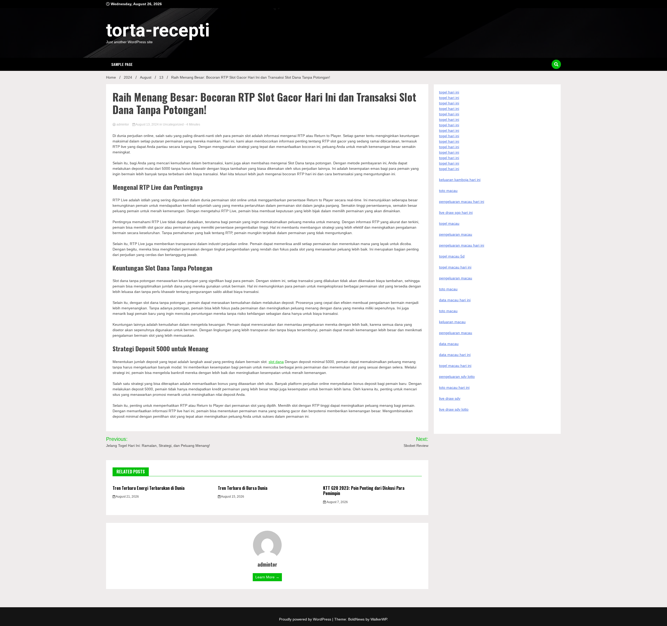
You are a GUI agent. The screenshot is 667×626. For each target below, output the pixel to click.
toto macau (448, 311)
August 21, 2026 (127, 496)
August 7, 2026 (337, 502)
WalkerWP (378, 619)
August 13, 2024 (147, 124)
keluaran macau (452, 322)
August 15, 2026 (232, 496)
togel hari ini (449, 163)
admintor (123, 124)
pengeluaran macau (455, 333)
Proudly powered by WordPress (305, 619)
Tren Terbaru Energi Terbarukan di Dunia (148, 488)
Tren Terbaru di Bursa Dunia (242, 488)
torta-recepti (158, 30)
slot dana (276, 362)
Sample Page (122, 64)
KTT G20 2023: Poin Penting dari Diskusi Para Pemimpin (363, 491)
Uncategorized (173, 124)
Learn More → (267, 577)
